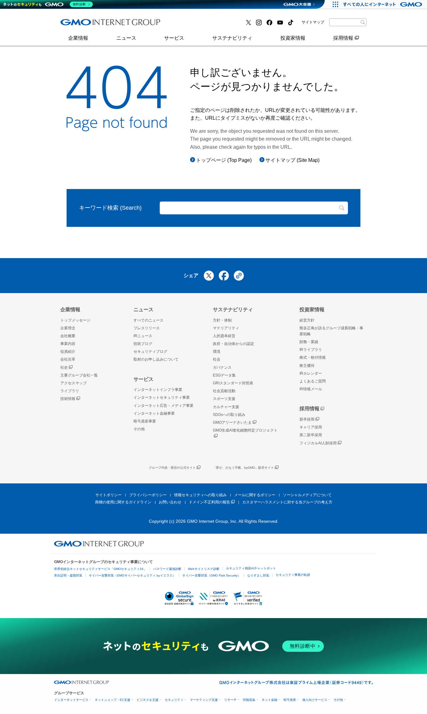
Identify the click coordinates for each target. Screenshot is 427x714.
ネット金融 (269, 700)
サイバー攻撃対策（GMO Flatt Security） (211, 575)
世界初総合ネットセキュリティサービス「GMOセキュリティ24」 (100, 569)
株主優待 (306, 365)
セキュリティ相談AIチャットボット (251, 568)
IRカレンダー (310, 373)
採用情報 (343, 38)
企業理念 (67, 328)
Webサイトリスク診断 (203, 569)
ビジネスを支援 (147, 700)
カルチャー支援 (226, 407)
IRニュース (142, 336)
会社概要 (67, 336)
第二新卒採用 (310, 435)
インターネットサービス (71, 700)
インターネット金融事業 (94, 24)
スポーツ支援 (224, 399)
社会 (216, 359)
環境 (216, 351)
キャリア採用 (310, 427)
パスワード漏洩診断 (167, 569)
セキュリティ (174, 700)
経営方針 (306, 320)
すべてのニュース (148, 320)
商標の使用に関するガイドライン (123, 502)
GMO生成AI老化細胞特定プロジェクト (245, 430)
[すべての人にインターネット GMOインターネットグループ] (383, 4)
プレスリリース (84, 24)
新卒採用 (306, 419)
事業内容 (77, 24)
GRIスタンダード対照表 (233, 383)
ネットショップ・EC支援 (112, 700)
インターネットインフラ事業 (157, 389)
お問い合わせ (170, 502)
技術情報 (67, 399)
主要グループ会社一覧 (198, 24)
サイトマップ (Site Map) (292, 160)
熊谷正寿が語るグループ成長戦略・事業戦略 (331, 331)
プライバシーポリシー (148, 495)
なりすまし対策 (258, 575)
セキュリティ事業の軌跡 (293, 575)
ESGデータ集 (224, 375)
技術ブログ (185, 24)
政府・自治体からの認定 (233, 344)
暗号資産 (290, 700)
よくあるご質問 (312, 381)
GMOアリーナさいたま (232, 422)
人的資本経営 (224, 336)
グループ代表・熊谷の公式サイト (172, 467)
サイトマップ (313, 22)
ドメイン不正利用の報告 (209, 502)
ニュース (126, 38)
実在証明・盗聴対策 (68, 575)
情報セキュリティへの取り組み (200, 495)
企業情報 (78, 38)
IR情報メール (310, 389)
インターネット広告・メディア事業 (163, 405)
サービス (174, 38)
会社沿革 (67, 359)
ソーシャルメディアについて (307, 495)
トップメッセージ (75, 320)
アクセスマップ (73, 383)
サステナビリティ (232, 38)
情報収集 (249, 700)
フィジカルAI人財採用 (92, 24)
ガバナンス (222, 367)
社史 (64, 367)
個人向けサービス (314, 700)
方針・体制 (222, 320)
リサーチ (230, 700)
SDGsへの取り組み (229, 414)
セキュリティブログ (150, 351)
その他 (139, 429)
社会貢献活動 (224, 391)
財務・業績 (308, 342)
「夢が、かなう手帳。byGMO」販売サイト (243, 467)
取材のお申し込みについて (155, 359)
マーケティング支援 (204, 700)
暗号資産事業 (188, 24)
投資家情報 (292, 38)
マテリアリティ (226, 328)
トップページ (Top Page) (224, 160)
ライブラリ (69, 391)
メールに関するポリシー (254, 495)
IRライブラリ (310, 349)
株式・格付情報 (84, 24)
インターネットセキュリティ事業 (161, 397)
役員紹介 (67, 351)
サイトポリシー (108, 495)
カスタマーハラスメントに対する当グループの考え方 (287, 502)
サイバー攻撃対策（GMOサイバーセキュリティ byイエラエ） (132, 575)
